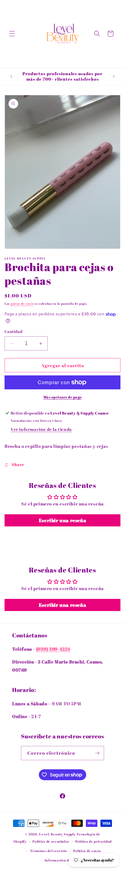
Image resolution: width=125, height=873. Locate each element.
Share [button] (18, 464)
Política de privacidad (93, 841)
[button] (12, 33)
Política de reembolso (50, 841)
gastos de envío (22, 303)
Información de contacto (65, 860)
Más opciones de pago (62, 397)
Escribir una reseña (62, 520)
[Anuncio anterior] (11, 76)
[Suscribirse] (97, 753)
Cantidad (13, 331)
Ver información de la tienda (41, 429)
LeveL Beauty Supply (57, 834)
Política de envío (87, 850)
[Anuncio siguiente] (113, 76)
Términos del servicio (48, 850)
